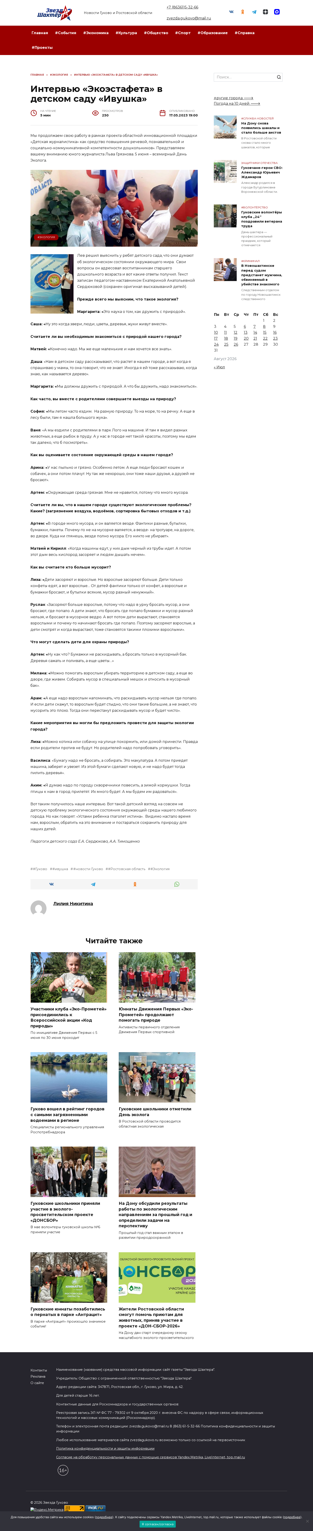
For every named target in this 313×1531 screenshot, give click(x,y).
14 (255, 332)
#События (65, 33)
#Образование (213, 33)
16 (275, 332)
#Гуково (40, 869)
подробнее (104, 1517)
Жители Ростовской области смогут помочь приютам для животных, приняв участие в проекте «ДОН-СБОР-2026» (151, 1317)
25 (226, 344)
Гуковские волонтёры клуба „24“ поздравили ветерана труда (261, 219)
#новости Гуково (88, 869)
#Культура (126, 33)
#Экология (46, 237)
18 (226, 338)
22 (265, 338)
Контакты (38, 1370)
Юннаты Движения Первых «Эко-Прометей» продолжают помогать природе (156, 1015)
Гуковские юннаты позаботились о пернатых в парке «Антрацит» (67, 1312)
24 (216, 344)
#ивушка (60, 869)
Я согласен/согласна (157, 1524)
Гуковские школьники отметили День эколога (155, 1111)
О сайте (37, 1383)
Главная (40, 33)
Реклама (37, 1376)
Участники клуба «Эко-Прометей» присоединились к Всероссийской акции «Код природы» (68, 1017)
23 (275, 338)
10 (216, 332)
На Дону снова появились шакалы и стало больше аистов (261, 128)
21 (255, 338)
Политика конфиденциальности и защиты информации (105, 1448)
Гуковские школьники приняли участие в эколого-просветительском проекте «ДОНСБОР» (65, 1212)
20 (246, 338)
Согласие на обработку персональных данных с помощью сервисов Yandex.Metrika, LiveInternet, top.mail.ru (150, 1457)
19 (235, 338)
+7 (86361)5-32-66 (182, 7)
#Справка (245, 33)
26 (236, 344)
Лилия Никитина (73, 903)
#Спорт (183, 33)
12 (235, 332)
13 (245, 332)
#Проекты (42, 47)
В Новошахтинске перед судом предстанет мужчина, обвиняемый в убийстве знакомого (261, 275)
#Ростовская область (126, 869)
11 (225, 332)
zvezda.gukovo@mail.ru (189, 18)
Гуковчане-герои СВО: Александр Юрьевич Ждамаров (262, 172)
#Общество (156, 33)
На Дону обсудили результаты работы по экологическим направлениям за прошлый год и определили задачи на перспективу (155, 1214)
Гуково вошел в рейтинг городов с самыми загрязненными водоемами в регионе (67, 1114)
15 (264, 332)
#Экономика (96, 33)
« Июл (219, 367)
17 (216, 338)
